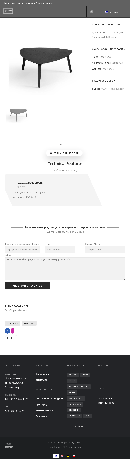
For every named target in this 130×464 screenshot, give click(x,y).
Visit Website (24, 310)
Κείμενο (9, 255)
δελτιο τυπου (75, 398)
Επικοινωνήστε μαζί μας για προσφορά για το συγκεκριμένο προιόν (65, 227)
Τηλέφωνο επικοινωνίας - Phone (22, 243)
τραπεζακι (29, 323)
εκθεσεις (73, 410)
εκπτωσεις (74, 416)
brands (73, 375)
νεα (87, 416)
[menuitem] (56, 456)
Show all (79, 426)
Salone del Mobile (78, 387)
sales (72, 381)
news (85, 375)
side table (12, 323)
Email (47, 243)
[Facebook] (125, 3)
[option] (44, 63)
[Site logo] (8, 11)
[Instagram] (127, 3)
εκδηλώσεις (75, 404)
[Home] (24, 445)
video (72, 392)
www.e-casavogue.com (112, 88)
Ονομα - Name (92, 243)
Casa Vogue (107, 68)
